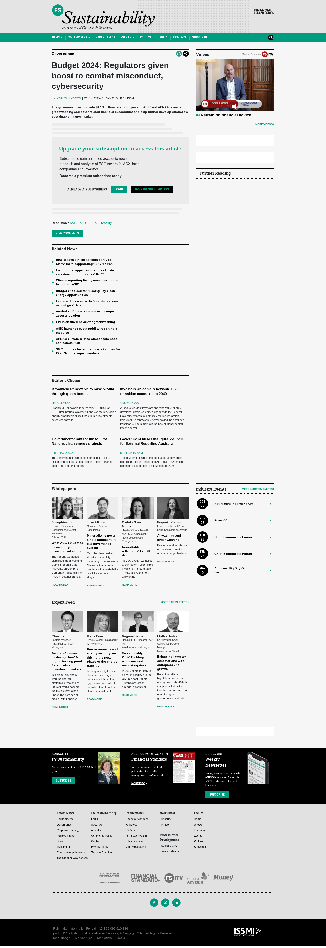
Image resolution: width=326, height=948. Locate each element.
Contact (180, 37)
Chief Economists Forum (233, 537)
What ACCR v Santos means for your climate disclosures (67, 547)
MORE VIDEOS (264, 124)
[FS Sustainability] (103, 16)
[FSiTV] (267, 54)
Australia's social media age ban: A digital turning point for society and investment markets (67, 661)
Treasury (105, 223)
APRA (92, 223)
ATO (83, 223)
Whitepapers (78, 37)
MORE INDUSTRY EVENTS (257, 489)
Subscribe (200, 37)
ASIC (73, 223)
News (56, 37)
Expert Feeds (105, 37)
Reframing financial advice (226, 115)
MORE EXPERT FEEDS (174, 602)
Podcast (146, 37)
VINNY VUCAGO (61, 403)
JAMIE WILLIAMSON (68, 98)
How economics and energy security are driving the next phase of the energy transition (102, 657)
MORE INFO (138, 783)
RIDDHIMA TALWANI (63, 453)
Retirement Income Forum (233, 503)
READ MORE (59, 584)
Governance (63, 53)
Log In (163, 37)
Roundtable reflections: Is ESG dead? (136, 551)
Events (126, 37)
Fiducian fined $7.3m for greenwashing (85, 322)
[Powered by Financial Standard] (264, 11)
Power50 (220, 520)
